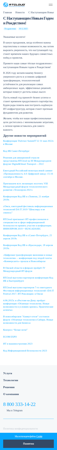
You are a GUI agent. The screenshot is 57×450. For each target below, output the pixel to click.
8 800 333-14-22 (19, 404)
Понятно (28, 443)
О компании (11, 394)
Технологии (10, 380)
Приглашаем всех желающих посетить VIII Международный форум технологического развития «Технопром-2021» (25, 186)
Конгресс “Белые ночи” (15, 330)
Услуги (7, 373)
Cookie (39, 436)
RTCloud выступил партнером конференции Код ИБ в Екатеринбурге (28, 279)
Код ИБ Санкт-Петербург (16, 151)
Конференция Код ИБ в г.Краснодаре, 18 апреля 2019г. (28, 247)
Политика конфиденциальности (20, 428)
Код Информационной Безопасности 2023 (25, 350)
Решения (9, 387)
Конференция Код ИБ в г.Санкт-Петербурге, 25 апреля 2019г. (27, 237)
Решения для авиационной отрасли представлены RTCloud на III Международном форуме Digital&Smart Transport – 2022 (27, 160)
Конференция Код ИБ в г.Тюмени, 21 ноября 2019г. (26, 198)
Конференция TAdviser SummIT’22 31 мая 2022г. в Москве (28, 142)
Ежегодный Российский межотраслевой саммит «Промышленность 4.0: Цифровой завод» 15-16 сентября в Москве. (28, 173)
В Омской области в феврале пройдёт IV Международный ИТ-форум (24, 269)
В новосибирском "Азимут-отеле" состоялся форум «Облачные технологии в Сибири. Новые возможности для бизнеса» (28, 319)
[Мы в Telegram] (36, 4)
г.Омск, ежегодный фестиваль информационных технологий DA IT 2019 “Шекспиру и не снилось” (28, 209)
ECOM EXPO (10, 336)
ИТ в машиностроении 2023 (17, 343)
